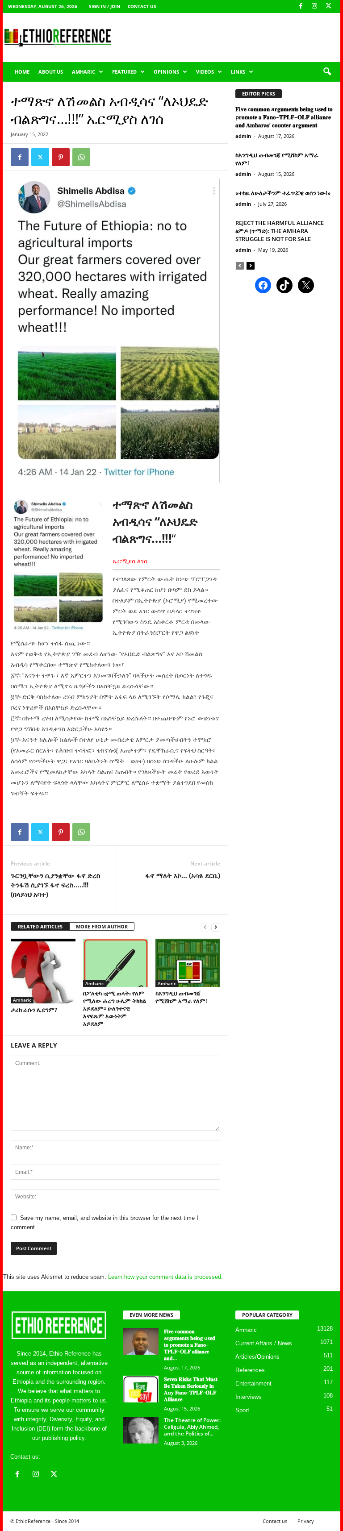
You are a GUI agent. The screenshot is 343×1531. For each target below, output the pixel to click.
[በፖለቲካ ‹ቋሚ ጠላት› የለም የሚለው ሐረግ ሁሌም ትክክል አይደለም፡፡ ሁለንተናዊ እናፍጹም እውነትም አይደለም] (115, 963)
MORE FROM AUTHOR (102, 926)
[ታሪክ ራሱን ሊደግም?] (43, 971)
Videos (205, 71)
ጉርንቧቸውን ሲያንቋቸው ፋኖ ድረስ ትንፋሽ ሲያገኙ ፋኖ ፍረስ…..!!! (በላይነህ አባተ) (55, 885)
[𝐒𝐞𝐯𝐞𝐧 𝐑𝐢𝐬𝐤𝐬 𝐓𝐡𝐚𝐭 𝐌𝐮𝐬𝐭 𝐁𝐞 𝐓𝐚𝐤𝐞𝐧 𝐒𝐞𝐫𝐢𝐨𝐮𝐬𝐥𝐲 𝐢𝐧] (141, 1389)
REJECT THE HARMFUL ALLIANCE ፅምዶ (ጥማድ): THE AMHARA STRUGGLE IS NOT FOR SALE (279, 231)
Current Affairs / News (263, 1343)
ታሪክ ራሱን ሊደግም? (34, 1010)
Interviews (248, 1397)
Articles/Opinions (257, 1356)
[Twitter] (40, 157)
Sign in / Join (104, 6)
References (250, 1370)
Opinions (166, 71)
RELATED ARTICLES (40, 926)
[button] (327, 72)
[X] (328, 6)
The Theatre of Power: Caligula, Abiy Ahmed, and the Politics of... (192, 1426)
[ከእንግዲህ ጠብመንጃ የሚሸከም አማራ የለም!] (187, 963)
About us (50, 71)
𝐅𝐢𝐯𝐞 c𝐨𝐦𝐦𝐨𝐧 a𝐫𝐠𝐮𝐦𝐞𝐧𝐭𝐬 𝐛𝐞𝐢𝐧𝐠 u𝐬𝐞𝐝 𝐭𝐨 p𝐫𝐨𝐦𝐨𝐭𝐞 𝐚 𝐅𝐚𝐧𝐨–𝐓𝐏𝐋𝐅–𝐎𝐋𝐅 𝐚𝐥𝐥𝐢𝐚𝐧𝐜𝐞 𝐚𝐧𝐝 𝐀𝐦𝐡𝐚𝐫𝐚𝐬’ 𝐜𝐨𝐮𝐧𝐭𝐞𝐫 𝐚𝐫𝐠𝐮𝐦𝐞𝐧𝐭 (284, 117)
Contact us (142, 6)
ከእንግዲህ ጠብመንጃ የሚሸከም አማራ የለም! (181, 997)
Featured (124, 71)
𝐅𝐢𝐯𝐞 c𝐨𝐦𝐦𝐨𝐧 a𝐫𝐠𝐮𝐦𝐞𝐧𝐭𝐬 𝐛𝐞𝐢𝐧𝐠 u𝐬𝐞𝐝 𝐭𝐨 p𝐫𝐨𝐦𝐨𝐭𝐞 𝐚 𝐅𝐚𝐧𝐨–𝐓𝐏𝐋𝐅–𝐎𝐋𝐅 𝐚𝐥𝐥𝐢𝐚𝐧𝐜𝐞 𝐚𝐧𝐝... (189, 1344)
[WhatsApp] (81, 157)
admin (243, 136)
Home (22, 71)
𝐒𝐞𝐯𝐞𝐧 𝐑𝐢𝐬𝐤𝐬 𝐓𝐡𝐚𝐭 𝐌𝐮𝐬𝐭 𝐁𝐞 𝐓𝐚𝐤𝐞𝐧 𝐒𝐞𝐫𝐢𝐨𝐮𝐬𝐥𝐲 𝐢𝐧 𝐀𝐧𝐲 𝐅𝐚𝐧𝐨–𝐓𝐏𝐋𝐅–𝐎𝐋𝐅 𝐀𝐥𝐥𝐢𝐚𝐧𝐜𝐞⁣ (191, 1389)
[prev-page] (205, 927)
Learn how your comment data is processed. (165, 1276)
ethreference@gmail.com (74, 1456)
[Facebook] (300, 6)
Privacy (305, 1521)
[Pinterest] (61, 157)
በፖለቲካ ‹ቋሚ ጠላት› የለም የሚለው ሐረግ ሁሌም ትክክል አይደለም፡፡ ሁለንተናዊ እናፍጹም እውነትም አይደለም (114, 1008)
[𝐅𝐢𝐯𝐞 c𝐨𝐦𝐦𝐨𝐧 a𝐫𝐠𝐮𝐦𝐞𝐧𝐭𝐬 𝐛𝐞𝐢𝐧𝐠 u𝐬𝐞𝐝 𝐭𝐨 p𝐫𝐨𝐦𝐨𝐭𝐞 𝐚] (141, 1341)
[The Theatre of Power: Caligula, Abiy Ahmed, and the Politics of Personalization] (141, 1430)
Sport (242, 1410)
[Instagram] (314, 6)
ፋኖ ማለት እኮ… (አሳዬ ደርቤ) (182, 875)
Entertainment (253, 1383)
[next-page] (215, 927)
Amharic (83, 71)
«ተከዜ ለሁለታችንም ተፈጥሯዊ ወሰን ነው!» (282, 193)
